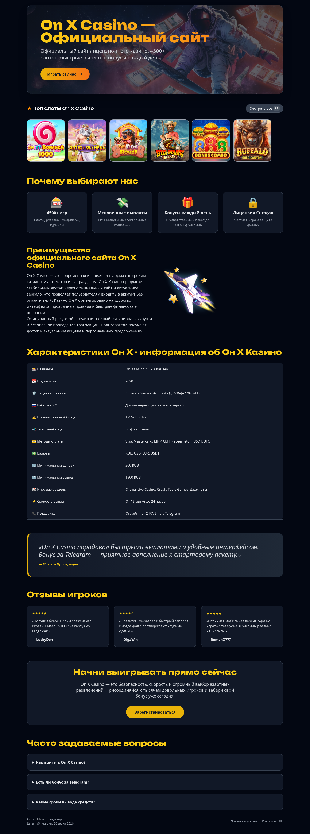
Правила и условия (245, 821)
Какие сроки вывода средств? (65, 801)
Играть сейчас (61, 74)
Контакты (269, 821)
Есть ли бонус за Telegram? (62, 782)
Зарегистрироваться (155, 712)
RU (281, 821)
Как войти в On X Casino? (60, 762)
